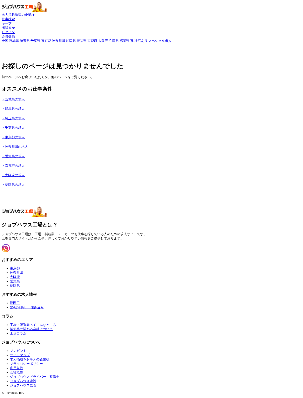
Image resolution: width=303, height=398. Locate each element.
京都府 (92, 40)
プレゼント (18, 350)
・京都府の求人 (13, 165)
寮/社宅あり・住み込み (27, 307)
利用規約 (16, 368)
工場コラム (18, 333)
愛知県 (82, 40)
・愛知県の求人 (13, 156)
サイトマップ (20, 355)
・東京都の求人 (13, 137)
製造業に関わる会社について (31, 329)
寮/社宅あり (139, 40)
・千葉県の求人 (13, 127)
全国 (5, 40)
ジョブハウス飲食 (23, 385)
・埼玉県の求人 (13, 118)
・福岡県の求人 (13, 184)
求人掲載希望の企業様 (18, 14)
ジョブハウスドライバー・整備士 (34, 376)
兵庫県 (114, 40)
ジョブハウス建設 (23, 381)
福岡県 (124, 40)
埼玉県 (25, 40)
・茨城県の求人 (13, 99)
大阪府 (103, 40)
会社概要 (16, 372)
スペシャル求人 (159, 40)
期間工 (15, 303)
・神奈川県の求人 (15, 146)
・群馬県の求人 (13, 108)
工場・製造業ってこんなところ (33, 324)
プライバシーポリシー (26, 363)
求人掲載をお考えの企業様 (29, 359)
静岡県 (71, 40)
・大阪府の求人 (13, 175)
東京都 (46, 40)
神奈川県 (58, 40)
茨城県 (14, 40)
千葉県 (35, 40)
